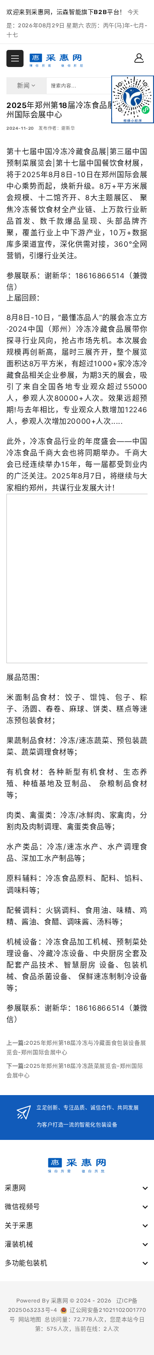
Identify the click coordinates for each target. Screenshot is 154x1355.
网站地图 (29, 1319)
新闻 (24, 85)
